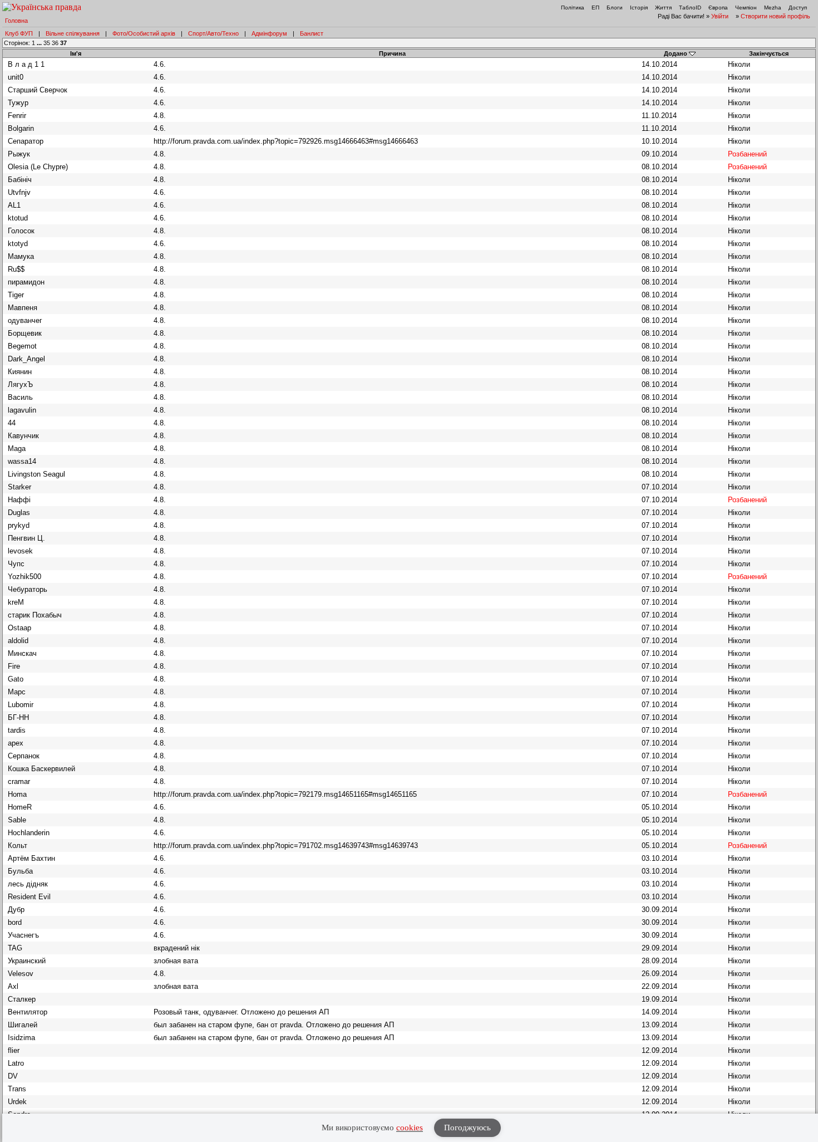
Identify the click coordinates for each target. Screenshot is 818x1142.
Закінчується (769, 53)
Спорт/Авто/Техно (213, 33)
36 (55, 43)
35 (46, 43)
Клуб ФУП (19, 33)
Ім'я (75, 53)
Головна (16, 20)
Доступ (798, 7)
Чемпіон (746, 7)
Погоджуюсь (467, 1127)
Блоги (615, 7)
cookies (409, 1127)
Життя (663, 7)
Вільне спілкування (73, 33)
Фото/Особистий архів (143, 33)
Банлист (311, 33)
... (40, 43)
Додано (675, 53)
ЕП (595, 7)
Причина (392, 53)
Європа (718, 7)
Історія (639, 7)
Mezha (772, 7)
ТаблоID (690, 7)
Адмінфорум (269, 33)
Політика (572, 7)
